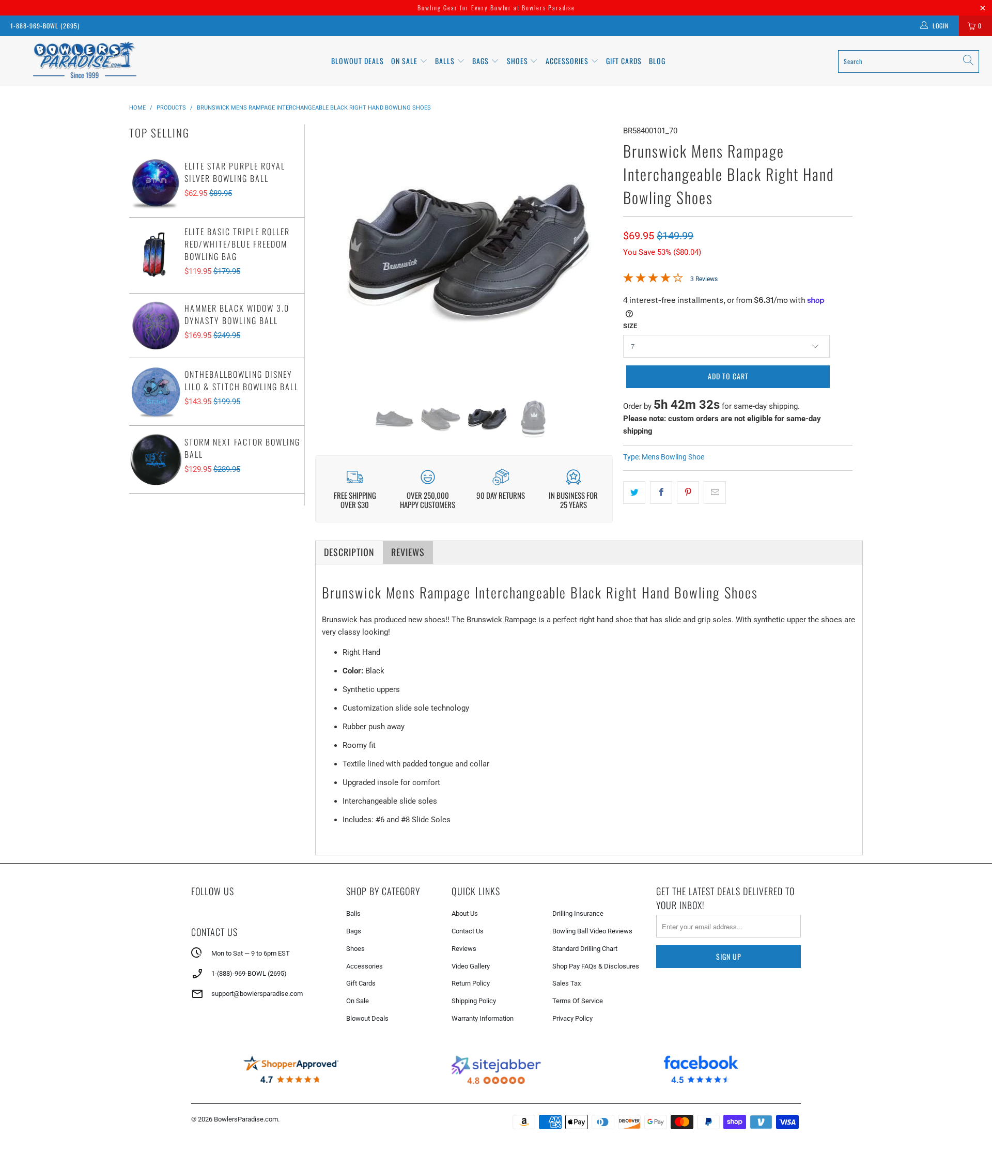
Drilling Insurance (577, 913)
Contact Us (468, 931)
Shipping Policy (474, 1001)
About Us (465, 913)
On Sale (357, 1001)
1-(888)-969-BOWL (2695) (249, 973)
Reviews (464, 948)
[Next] (597, 254)
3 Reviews (704, 279)
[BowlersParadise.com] (84, 61)
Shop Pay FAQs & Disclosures (595, 966)
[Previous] (331, 254)
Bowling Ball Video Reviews (592, 931)
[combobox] (908, 61)
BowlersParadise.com (246, 1119)
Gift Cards (624, 60)
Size (630, 326)
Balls (446, 60)
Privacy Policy (572, 1018)
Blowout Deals (357, 60)
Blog (657, 60)
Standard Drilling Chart (584, 948)
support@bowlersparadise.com (257, 993)
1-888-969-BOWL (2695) (45, 25)
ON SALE (405, 60)
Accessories (568, 60)
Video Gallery (471, 966)
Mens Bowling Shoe (673, 457)
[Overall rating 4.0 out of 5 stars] (653, 280)
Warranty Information (483, 1018)
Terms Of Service (577, 1001)
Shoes (518, 60)
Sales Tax (566, 983)
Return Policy (471, 983)
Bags (481, 60)
